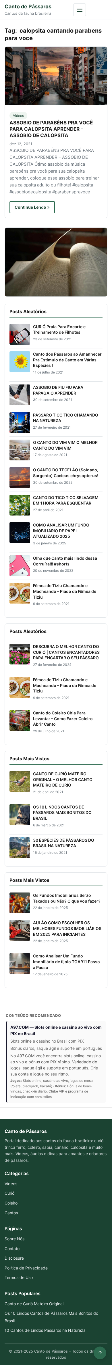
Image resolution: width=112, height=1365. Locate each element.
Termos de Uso (19, 1277)
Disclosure (14, 1258)
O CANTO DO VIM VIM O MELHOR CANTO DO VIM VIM (65, 445)
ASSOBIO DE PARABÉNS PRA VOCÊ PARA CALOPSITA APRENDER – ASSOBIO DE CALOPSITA (51, 129)
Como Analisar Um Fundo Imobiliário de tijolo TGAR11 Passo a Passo (66, 961)
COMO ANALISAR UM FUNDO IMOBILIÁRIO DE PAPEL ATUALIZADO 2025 (61, 530)
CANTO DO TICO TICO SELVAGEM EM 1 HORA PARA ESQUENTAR (66, 500)
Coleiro (11, 1202)
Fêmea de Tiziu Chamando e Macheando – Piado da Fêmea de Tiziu (64, 591)
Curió (9, 1193)
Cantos (11, 1212)
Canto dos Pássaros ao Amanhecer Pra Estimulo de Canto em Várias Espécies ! (67, 360)
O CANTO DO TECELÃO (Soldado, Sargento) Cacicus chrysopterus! (65, 472)
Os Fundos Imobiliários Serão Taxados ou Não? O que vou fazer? (67, 898)
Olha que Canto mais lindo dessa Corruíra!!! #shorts (65, 561)
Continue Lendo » (32, 207)
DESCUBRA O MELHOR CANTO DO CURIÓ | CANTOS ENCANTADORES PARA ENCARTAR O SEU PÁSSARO (66, 652)
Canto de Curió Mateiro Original (34, 1303)
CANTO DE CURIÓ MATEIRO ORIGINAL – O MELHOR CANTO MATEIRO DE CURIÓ (62, 779)
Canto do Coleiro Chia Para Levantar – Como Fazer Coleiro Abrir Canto (63, 718)
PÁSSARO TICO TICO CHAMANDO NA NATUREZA (65, 417)
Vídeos (11, 1183)
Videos (18, 115)
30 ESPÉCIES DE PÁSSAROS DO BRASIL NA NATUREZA (63, 843)
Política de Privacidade (26, 1267)
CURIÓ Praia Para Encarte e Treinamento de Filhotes (59, 329)
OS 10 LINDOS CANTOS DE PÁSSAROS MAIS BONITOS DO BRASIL (62, 812)
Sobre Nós (14, 1238)
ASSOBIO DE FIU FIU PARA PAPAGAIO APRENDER (58, 390)
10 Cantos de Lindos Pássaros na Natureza (45, 1330)
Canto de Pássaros (28, 6)
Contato (12, 1248)
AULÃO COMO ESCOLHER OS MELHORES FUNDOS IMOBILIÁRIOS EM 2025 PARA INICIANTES (67, 928)
